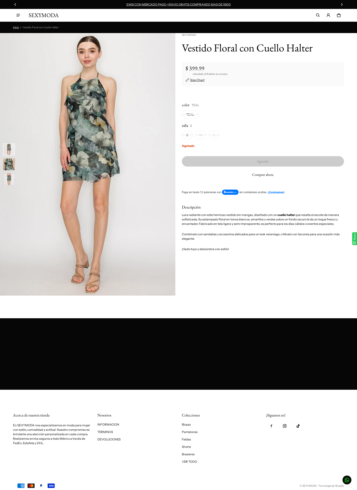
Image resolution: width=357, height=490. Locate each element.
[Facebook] (271, 426)
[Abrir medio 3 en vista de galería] (9, 179)
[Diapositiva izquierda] (15, 4)
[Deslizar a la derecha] (342, 4)
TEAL (190, 114)
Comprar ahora (263, 174)
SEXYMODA (309, 485)
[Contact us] (346, 480)
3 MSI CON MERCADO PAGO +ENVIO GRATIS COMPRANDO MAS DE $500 (178, 4)
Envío (189, 73)
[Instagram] (284, 426)
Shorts (186, 447)
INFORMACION (108, 424)
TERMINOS (105, 432)
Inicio (16, 27)
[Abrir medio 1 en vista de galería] (9, 149)
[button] (318, 15)
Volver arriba (21, 394)
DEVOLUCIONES (109, 439)
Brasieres (188, 454)
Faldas (186, 439)
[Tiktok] (298, 426)
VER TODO (189, 461)
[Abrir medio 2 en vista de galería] (9, 164)
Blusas (186, 424)
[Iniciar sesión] (328, 15)
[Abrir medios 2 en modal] (87, 164)
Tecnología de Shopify (331, 485)
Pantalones (190, 432)
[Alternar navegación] (18, 15)
